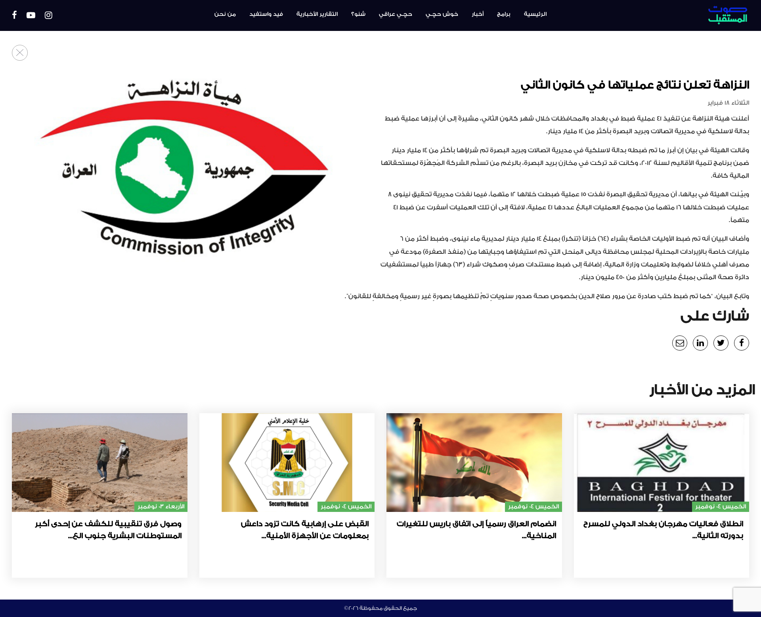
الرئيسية (535, 14)
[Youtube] (31, 15)
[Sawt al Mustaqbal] (692, 15)
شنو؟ (358, 14)
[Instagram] (48, 15)
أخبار (478, 14)
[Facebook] (14, 15)
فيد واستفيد (266, 14)
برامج (504, 14)
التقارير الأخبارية (317, 14)
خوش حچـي (442, 14)
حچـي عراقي (395, 14)
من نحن (225, 14)
